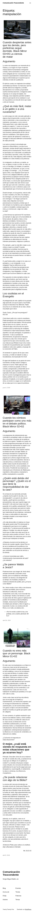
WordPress (28, 909)
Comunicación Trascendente (13, 3)
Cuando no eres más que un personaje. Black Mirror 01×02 (16, 653)
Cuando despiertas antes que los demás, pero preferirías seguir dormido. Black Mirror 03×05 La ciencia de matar (17, 49)
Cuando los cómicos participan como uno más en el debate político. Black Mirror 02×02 (17, 422)
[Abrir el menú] (30, 3)
